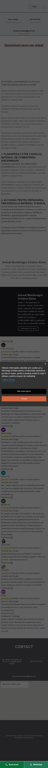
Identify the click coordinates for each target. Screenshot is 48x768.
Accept (24, 399)
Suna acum (13, 764)
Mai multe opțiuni (24, 391)
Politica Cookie (8, 380)
